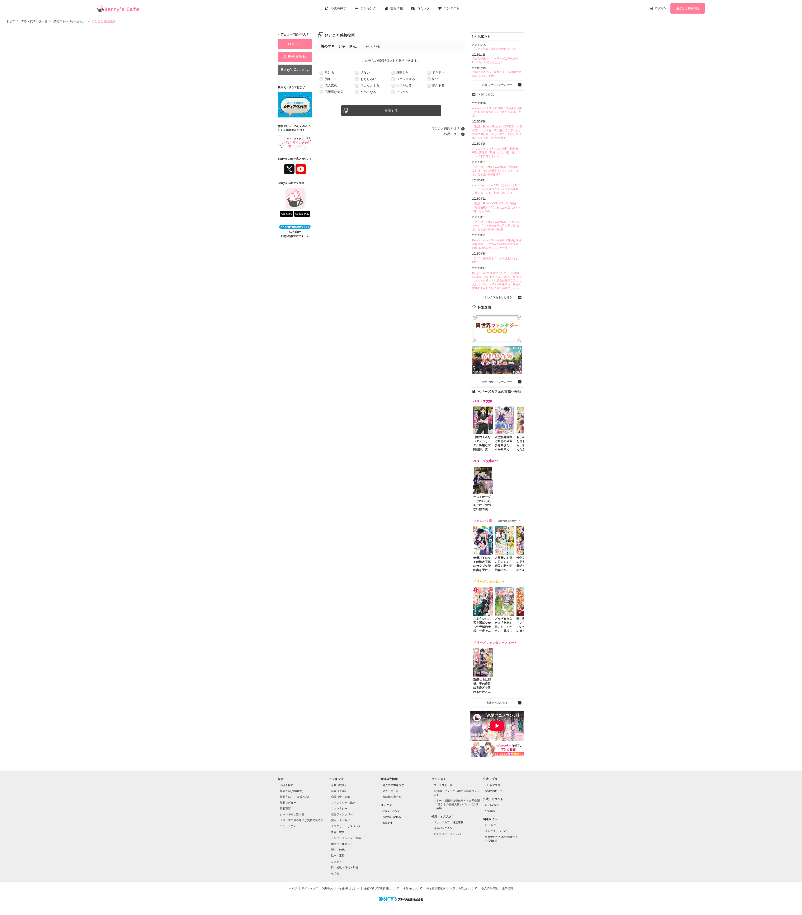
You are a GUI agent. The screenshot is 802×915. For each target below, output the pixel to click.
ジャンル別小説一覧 (292, 814)
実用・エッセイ (340, 820)
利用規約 (327, 888)
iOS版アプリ (492, 785)
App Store (286, 213)
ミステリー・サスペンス (346, 826)
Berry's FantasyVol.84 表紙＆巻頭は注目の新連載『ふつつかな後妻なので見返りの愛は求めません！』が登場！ (496, 244)
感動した (402, 72)
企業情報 (507, 888)
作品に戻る (452, 134)
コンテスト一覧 (443, 785)
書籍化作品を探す (497, 702)
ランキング (368, 8)
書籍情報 (396, 8)
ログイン (661, 8)
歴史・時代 (338, 849)
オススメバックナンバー (448, 834)
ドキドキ (438, 72)
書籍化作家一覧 (391, 796)
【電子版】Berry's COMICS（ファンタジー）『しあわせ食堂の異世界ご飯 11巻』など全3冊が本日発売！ (495, 225)
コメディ (336, 861)
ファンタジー (339, 808)
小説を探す (338, 8)
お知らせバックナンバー (497, 84)
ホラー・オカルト (342, 843)
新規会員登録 (687, 8)
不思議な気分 (334, 92)
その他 (335, 873)
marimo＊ (369, 46)
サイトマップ (310, 888)
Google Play (302, 213)
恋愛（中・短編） (342, 796)
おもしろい (368, 79)
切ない (365, 72)
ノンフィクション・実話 (346, 838)
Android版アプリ (495, 791)
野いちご (490, 825)
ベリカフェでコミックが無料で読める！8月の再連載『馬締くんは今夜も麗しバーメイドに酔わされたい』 (496, 152)
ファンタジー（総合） (344, 802)
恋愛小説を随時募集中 (507, 521)
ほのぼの (331, 85)
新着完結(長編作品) (291, 791)
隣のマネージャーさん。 (340, 46)
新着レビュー (288, 802)
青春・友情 (338, 832)
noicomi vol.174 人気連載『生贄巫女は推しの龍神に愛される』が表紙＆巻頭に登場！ (497, 112)
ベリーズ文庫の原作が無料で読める (301, 820)
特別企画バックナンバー (497, 381)
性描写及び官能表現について (381, 888)
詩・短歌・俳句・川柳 (344, 867)
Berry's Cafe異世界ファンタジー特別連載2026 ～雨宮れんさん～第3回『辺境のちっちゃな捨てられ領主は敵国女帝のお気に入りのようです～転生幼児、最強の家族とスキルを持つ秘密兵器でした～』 (496, 280)
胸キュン (331, 79)
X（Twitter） (492, 805)
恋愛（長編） (339, 791)
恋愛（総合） (339, 785)
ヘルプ (293, 888)
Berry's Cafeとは (295, 70)
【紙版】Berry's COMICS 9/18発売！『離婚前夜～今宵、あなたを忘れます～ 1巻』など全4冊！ (496, 207)
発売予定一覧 (390, 791)
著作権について (412, 888)
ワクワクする (405, 79)
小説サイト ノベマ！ (497, 830)
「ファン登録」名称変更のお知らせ (494, 48)
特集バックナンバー (446, 828)
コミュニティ (288, 826)
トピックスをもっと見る (497, 297)
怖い (435, 79)
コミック (423, 8)
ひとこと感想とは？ (445, 128)
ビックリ (402, 92)
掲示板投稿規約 (435, 888)
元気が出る (404, 85)
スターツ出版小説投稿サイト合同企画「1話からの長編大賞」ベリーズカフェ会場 (457, 804)
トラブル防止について (463, 888)
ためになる (368, 92)
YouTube (490, 811)
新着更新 (285, 808)
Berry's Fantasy (391, 816)
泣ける (329, 72)
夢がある (438, 85)
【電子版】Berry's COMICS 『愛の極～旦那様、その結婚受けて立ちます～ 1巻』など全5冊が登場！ (496, 170)
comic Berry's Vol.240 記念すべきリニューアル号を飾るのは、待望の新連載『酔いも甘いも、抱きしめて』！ (496, 189)
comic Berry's (390, 811)
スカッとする (369, 85)
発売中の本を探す (393, 785)
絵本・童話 (338, 855)
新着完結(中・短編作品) (294, 796)
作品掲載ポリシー (348, 888)
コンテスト (451, 8)
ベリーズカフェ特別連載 (448, 822)
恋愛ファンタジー (342, 814)
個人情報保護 (489, 888)
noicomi (387, 822)
